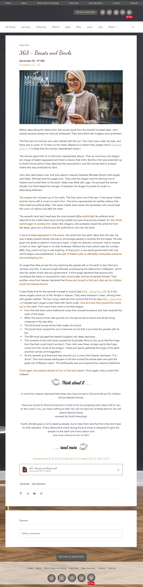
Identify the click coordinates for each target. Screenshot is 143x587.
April (67, 26)
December (24, 483)
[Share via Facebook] (20, 493)
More (112, 26)
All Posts (10, 26)
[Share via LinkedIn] (34, 493)
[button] (133, 27)
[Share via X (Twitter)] (27, 493)
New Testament (38, 483)
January (25, 26)
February (41, 26)
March (55, 26)
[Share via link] (41, 493)
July (100, 26)
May (78, 26)
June (89, 26)
